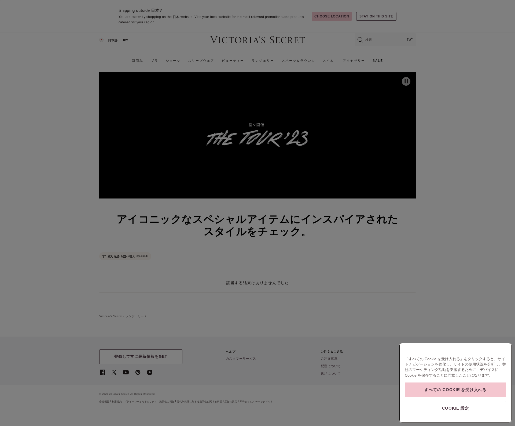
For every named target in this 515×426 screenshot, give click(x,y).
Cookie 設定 (455, 408)
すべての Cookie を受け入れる (455, 389)
